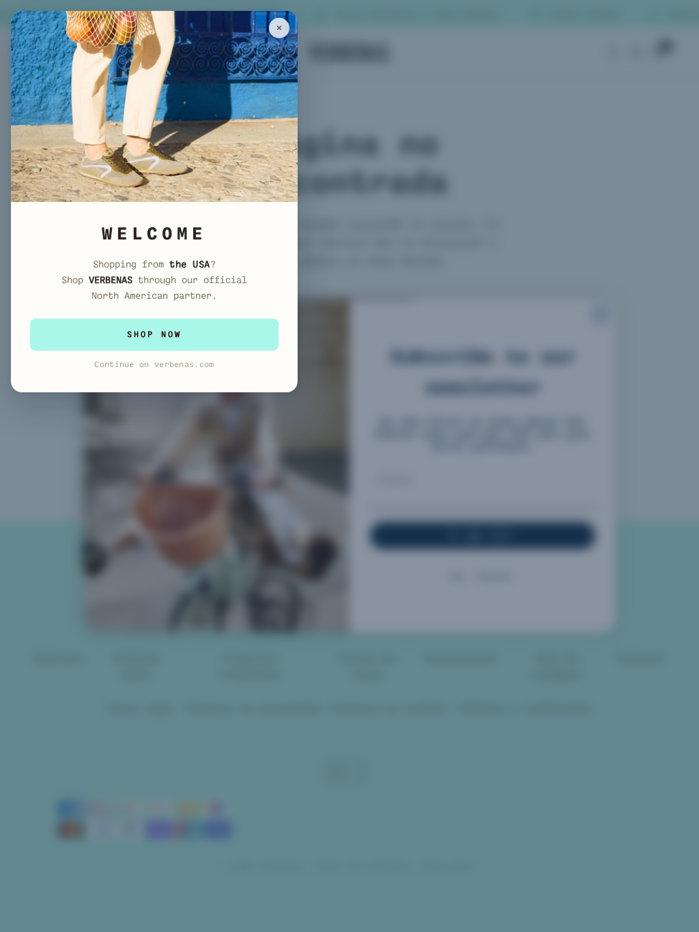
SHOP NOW (154, 334)
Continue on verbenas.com (154, 364)
